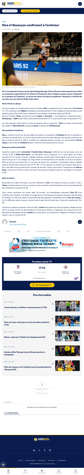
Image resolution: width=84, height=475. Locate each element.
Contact (20, 460)
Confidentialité (62, 460)
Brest (19, 231)
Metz (58, 231)
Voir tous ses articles (18, 224)
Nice (67, 231)
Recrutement (41, 460)
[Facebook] (44, 450)
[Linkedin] (34, 450)
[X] (39, 450)
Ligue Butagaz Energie (30, 11)
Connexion (7, 402)
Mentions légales (30, 460)
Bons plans (51, 460)
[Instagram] (50, 450)
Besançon (8, 231)
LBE (28, 231)
